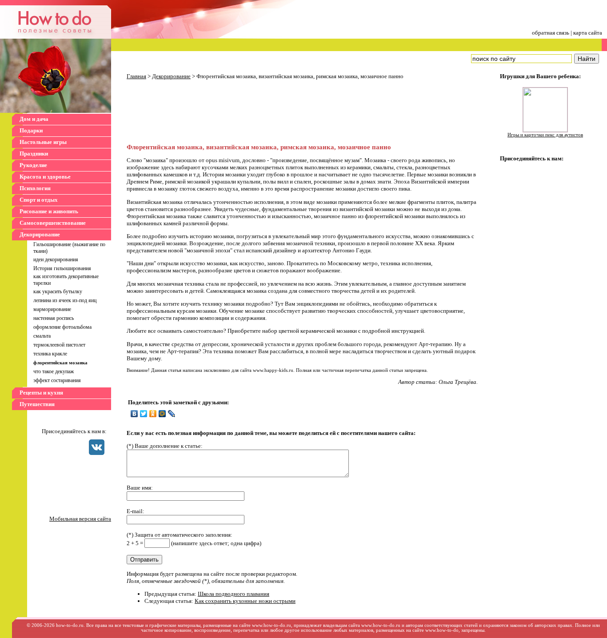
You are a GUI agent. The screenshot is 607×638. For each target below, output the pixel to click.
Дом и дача (34, 119)
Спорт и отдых (39, 199)
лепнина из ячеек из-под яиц (64, 300)
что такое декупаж (53, 371)
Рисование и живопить (49, 211)
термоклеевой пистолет (59, 345)
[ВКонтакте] (134, 413)
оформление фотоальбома (62, 327)
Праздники (34, 153)
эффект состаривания (57, 380)
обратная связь (550, 32)
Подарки (31, 130)
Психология (35, 188)
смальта (42, 336)
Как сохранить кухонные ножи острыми (245, 601)
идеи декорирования (55, 259)
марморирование (52, 309)
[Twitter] (143, 413)
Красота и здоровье (45, 176)
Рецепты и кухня (41, 392)
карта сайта (587, 32)
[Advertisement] (202, 112)
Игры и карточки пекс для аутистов (545, 134)
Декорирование (40, 234)
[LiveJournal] (171, 413)
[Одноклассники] (153, 413)
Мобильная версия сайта (80, 518)
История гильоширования (62, 268)
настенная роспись (53, 318)
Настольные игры (43, 142)
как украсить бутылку (57, 291)
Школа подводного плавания (233, 593)
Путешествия (37, 404)
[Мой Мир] (162, 413)
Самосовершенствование (53, 222)
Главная (136, 76)
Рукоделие (33, 165)
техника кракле (50, 354)
